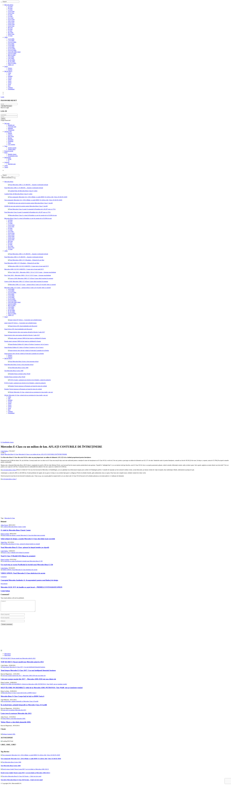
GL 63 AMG (11, 48)
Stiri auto (6, 123)
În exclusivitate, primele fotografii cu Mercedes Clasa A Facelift (24, 705)
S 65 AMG (11, 58)
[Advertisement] (115, 428)
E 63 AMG (11, 44)
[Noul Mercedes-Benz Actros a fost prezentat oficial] (23, 361)
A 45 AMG (11, 39)
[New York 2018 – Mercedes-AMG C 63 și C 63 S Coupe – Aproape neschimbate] (32, 272)
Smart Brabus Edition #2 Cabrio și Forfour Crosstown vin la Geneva (23, 347)
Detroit (10, 133)
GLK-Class (11, 24)
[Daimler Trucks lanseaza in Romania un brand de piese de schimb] (27, 386)
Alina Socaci (4, 525)
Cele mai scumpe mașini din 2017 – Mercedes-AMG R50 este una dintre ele (28, 679)
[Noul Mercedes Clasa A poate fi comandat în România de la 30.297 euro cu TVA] (32, 209)
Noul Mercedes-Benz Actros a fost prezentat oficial (18, 364)
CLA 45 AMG (12, 42)
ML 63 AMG (12, 55)
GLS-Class (11, 26)
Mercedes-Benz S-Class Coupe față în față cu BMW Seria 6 (22, 696)
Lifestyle (6, 162)
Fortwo (10, 68)
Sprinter (10, 76)
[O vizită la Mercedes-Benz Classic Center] (13, 526)
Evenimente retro (13, 156)
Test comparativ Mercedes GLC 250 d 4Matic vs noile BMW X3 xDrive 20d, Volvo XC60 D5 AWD (33, 200)
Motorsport (7, 157)
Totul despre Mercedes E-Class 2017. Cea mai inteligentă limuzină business (28, 670)
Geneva (10, 135)
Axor (9, 84)
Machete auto (12, 164)
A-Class (10, 6)
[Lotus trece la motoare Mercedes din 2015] (13, 710)
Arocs (9, 81)
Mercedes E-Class (10, 518)
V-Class (10, 35)
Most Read (7, 653)
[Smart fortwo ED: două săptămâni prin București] (22, 326)
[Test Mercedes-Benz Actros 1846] (18, 367)
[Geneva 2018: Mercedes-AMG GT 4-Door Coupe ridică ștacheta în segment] (30, 278)
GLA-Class (11, 19)
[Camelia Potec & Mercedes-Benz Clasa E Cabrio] (22, 191)
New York (11, 136)
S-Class (10, 31)
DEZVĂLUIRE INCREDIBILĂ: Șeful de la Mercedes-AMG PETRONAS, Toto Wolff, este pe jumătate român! (42, 688)
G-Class (10, 16)
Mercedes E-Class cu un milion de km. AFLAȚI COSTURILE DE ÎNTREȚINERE (43, 454)
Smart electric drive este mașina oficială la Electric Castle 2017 (22, 335)
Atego (9, 82)
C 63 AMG (11, 40)
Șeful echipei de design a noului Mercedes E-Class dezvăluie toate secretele (28, 539)
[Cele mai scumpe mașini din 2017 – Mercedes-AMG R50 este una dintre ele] (23, 675)
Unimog (10, 87)
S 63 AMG (11, 56)
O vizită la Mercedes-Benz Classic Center (16, 530)
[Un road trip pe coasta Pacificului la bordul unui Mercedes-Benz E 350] (22, 561)
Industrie (10, 128)
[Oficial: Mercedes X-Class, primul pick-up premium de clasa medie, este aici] (30, 392)
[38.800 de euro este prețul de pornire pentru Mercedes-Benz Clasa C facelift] (30, 203)
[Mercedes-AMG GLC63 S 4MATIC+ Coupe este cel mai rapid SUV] (28, 266)
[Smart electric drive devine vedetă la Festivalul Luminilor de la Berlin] (28, 350)
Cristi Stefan (4, 451)
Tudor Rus (4, 542)
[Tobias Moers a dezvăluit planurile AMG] (13, 718)
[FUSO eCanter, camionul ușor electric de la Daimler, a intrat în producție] (29, 380)
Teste (5, 146)
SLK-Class (11, 34)
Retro (5, 152)
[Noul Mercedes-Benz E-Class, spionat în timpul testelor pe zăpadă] (20, 544)
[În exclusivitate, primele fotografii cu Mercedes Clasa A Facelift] (19, 701)
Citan (9, 73)
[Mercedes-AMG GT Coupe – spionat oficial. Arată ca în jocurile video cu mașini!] (32, 284)
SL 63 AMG (11, 60)
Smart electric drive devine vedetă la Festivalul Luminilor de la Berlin (24, 353)
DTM (9, 159)
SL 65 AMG (11, 61)
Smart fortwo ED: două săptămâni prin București (18, 329)
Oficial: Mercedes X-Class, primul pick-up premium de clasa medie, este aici (26, 395)
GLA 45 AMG (12, 50)
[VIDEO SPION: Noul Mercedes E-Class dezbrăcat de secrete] (19, 569)
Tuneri (6, 167)
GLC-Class (11, 21)
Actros (10, 78)
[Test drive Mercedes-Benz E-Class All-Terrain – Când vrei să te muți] (21, 776)
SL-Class (10, 32)
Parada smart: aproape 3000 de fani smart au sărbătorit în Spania (22, 341)
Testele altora (11, 149)
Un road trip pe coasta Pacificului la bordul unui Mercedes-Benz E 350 (27, 565)
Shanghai (10, 139)
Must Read (7, 655)
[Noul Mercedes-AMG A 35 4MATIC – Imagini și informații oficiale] (28, 184)
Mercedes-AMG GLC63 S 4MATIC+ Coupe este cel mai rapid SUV (24, 269)
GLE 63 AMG (12, 53)
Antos (9, 79)
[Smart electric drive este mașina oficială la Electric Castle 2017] (26, 332)
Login (2, 97)
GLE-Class (11, 22)
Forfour (10, 69)
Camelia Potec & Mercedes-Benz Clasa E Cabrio (18, 194)
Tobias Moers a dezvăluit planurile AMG (16, 722)
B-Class (10, 8)
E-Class (10, 14)
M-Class (10, 27)
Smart (6, 66)
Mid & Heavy (8, 71)
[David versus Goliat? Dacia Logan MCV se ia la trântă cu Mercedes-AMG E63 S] (25, 769)
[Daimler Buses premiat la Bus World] (19, 374)
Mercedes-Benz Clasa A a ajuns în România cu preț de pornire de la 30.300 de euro (28, 218)
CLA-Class (11, 11)
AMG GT (11, 65)
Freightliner (11, 89)
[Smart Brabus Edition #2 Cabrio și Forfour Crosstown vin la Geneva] (28, 344)
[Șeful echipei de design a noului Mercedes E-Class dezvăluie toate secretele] (23, 535)
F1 (8, 160)
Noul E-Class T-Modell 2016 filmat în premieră (18, 556)
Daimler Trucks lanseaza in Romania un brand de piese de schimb (23, 389)
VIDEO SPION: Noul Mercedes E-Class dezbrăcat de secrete (23, 573)
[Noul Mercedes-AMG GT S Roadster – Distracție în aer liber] (26, 260)
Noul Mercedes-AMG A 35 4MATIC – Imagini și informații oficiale (23, 188)
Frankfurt (10, 141)
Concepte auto (12, 126)
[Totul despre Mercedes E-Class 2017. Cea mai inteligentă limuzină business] (23, 667)
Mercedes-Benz (8, 5)
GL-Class (10, 18)
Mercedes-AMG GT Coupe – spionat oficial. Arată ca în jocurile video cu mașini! (27, 287)
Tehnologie (11, 130)
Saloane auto (8, 131)
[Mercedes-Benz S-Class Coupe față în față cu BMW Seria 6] (18, 693)
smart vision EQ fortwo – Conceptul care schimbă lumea (20, 323)
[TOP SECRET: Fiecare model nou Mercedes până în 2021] (18, 658)
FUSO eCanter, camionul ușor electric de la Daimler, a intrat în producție (25, 383)
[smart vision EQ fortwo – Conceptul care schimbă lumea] (25, 320)
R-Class (10, 29)
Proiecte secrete (8, 151)
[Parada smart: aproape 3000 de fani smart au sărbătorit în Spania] (27, 338)
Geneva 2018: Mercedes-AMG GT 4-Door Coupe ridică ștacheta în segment (26, 281)
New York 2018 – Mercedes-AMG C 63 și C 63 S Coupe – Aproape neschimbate (27, 275)
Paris (9, 143)
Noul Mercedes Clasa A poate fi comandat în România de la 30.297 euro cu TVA (27, 212)
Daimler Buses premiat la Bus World (14, 377)
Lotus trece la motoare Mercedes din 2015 (16, 713)
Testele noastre (12, 148)
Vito (9, 74)
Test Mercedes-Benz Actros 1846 (13, 370)
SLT (9, 86)
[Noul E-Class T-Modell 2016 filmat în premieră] (15, 552)
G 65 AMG (11, 47)
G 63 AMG (11, 45)
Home (2, 454)
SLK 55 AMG (12, 63)
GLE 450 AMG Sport (14, 52)
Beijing (10, 138)
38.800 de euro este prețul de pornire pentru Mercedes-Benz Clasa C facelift (26, 206)
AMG (6, 37)
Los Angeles (11, 144)
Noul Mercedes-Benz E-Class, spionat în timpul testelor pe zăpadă (25, 547)
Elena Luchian (5, 533)
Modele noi (11, 125)
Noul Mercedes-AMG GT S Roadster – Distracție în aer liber (21, 263)
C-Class (10, 9)
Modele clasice (12, 154)
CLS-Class (11, 13)
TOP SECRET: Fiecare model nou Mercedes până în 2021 (22, 662)
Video (6, 165)
